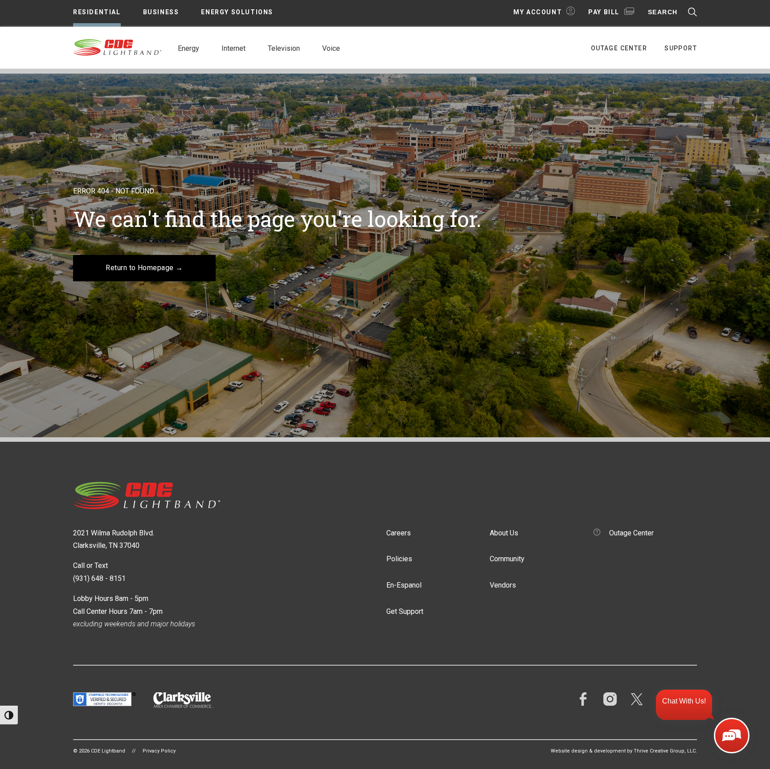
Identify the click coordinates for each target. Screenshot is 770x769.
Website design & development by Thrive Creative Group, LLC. (624, 751)
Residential (97, 12)
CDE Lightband (117, 47)
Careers (398, 533)
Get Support (404, 611)
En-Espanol (404, 585)
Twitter (636, 699)
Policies (399, 559)
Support (680, 48)
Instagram (610, 699)
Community (507, 559)
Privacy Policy (159, 751)
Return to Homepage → (144, 267)
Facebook (583, 699)
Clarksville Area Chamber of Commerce (183, 700)
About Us (504, 533)
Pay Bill (603, 12)
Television (284, 48)
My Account (537, 12)
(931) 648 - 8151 (99, 578)
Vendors (503, 585)
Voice (331, 48)
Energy (188, 48)
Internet (233, 48)
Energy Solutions (237, 12)
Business (161, 12)
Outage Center (619, 48)
